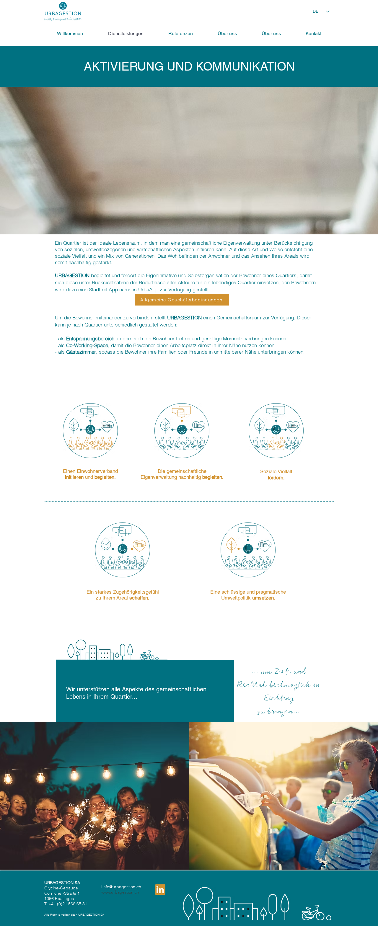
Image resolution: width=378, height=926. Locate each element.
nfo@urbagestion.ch (122, 886)
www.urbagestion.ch (120, 892)
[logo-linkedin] (160, 889)
